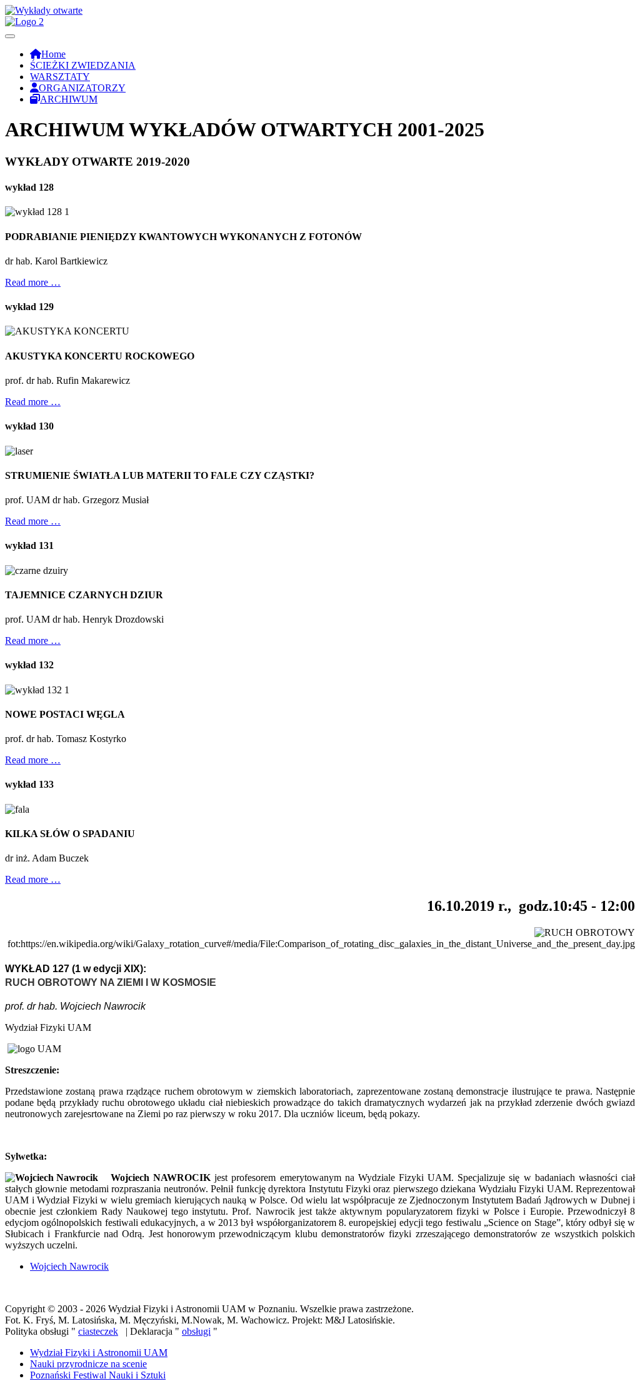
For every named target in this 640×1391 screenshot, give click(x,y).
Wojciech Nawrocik (69, 1266)
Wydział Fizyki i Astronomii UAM (99, 1352)
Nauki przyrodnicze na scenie (88, 1363)
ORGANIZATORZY (82, 88)
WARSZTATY (60, 76)
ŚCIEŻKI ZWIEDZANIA (83, 65)
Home (53, 54)
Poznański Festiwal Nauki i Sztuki (98, 1375)
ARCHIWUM (69, 99)
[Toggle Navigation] (10, 36)
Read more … (33, 282)
